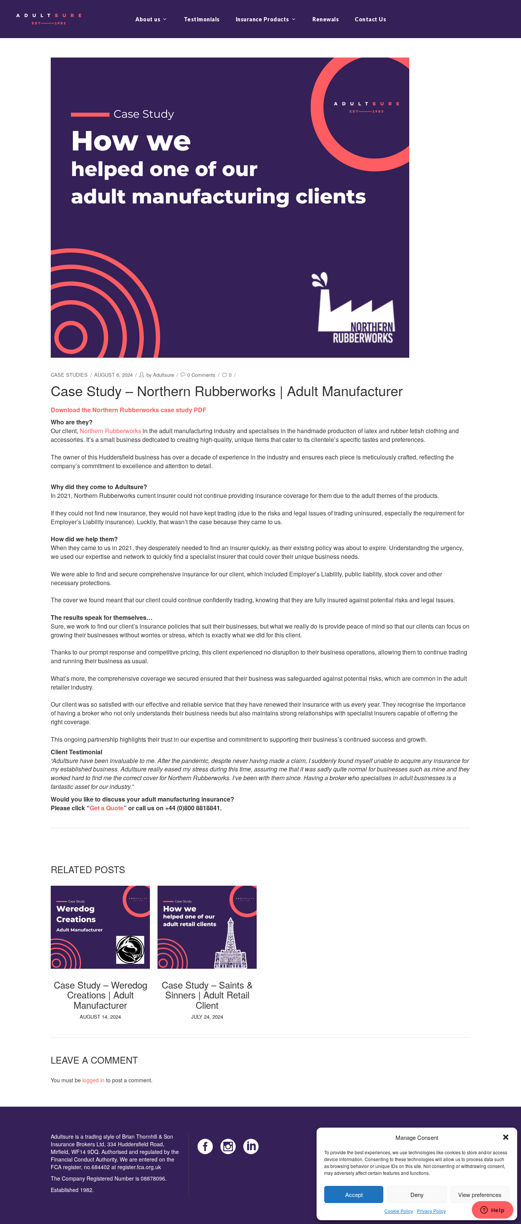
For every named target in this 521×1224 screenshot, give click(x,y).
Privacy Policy (431, 1211)
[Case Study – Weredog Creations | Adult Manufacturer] (100, 927)
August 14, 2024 (100, 1016)
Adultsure (163, 374)
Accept (354, 1194)
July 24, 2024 (207, 1016)
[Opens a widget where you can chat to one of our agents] (492, 1210)
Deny (417, 1194)
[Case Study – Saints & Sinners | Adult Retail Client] (207, 927)
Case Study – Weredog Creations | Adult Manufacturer (100, 994)
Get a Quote (107, 807)
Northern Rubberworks (110, 430)
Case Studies (69, 374)
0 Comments (201, 374)
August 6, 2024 (113, 374)
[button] (506, 1137)
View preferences (480, 1194)
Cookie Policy (398, 1211)
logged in (93, 1080)
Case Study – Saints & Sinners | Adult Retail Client (207, 994)
